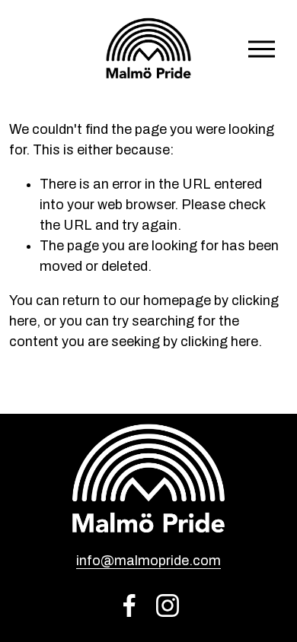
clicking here (219, 341)
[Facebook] (129, 605)
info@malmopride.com (148, 560)
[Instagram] (167, 605)
